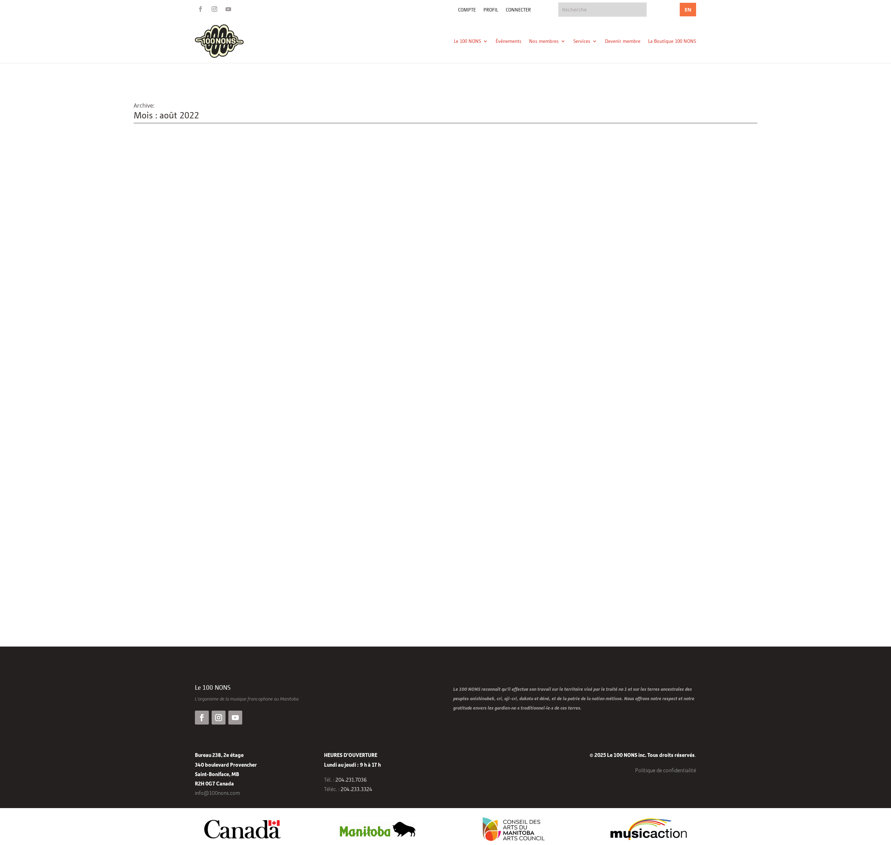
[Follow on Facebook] (200, 9)
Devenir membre (622, 41)
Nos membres (544, 41)
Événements (508, 41)
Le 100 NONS (467, 41)
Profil (490, 10)
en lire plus (155, 576)
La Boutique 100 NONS (672, 41)
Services (581, 41)
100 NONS (182, 555)
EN (688, 9)
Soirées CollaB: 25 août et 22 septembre (195, 544)
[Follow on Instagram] (214, 9)
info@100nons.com (217, 792)
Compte (467, 10)
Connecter (518, 10)
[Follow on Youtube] (228, 9)
